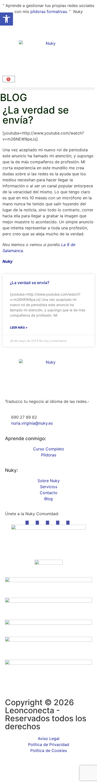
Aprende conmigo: (25, 438)
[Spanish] (9, 32)
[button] (48, 88)
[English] (4, 32)
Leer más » (19, 327)
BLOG (13, 97)
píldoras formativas (48, 11)
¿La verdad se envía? (29, 282)
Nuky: (11, 470)
